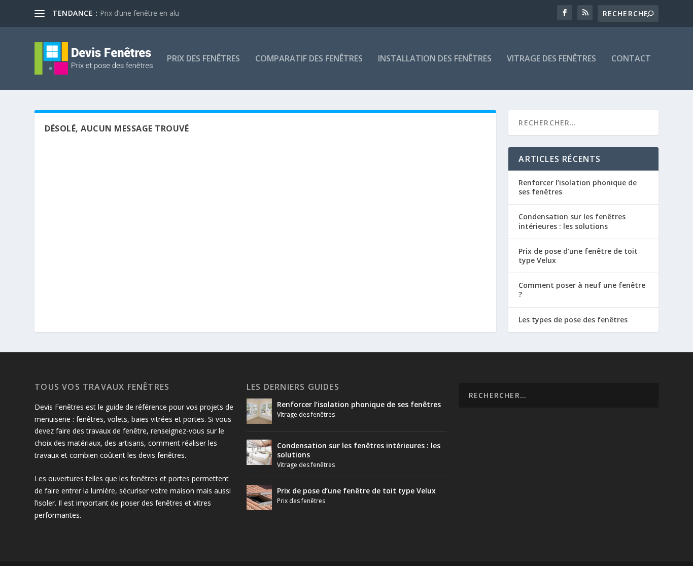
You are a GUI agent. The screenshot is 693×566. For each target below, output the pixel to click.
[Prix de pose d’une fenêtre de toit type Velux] (259, 497)
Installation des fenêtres (435, 59)
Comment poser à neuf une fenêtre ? (581, 289)
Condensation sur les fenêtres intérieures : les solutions (572, 221)
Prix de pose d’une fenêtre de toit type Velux (578, 255)
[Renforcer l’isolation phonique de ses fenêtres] (259, 411)
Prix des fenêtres (203, 59)
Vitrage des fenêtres (551, 59)
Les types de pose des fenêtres (573, 319)
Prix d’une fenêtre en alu (139, 13)
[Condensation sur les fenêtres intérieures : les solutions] (259, 452)
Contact (631, 59)
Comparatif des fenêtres (309, 59)
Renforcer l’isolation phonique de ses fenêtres (577, 187)
